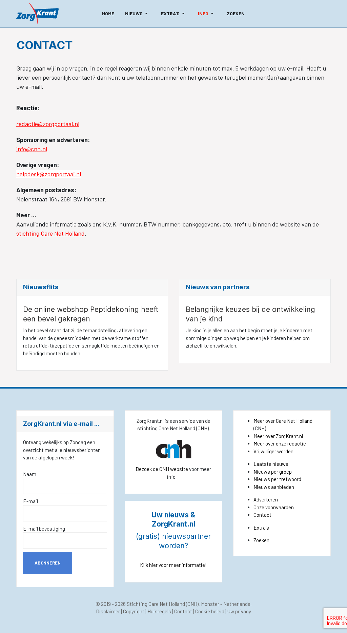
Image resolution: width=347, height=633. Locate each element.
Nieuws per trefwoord (277, 479)
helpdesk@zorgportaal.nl (48, 174)
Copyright (133, 611)
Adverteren (265, 499)
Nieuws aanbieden (273, 487)
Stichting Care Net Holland (156, 604)
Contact (262, 515)
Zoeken (261, 540)
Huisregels (159, 611)
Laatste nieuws (270, 464)
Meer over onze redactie (279, 443)
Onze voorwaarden (273, 507)
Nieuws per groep (272, 472)
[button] (137, 13)
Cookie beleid (209, 611)
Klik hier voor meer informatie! (173, 565)
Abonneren (48, 563)
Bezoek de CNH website (162, 469)
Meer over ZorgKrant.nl (278, 436)
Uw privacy (239, 611)
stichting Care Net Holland (50, 233)
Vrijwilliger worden (273, 451)
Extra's (261, 528)
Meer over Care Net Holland (282, 421)
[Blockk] (37, 13)
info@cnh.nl (31, 149)
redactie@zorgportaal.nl (47, 123)
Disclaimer (108, 611)
